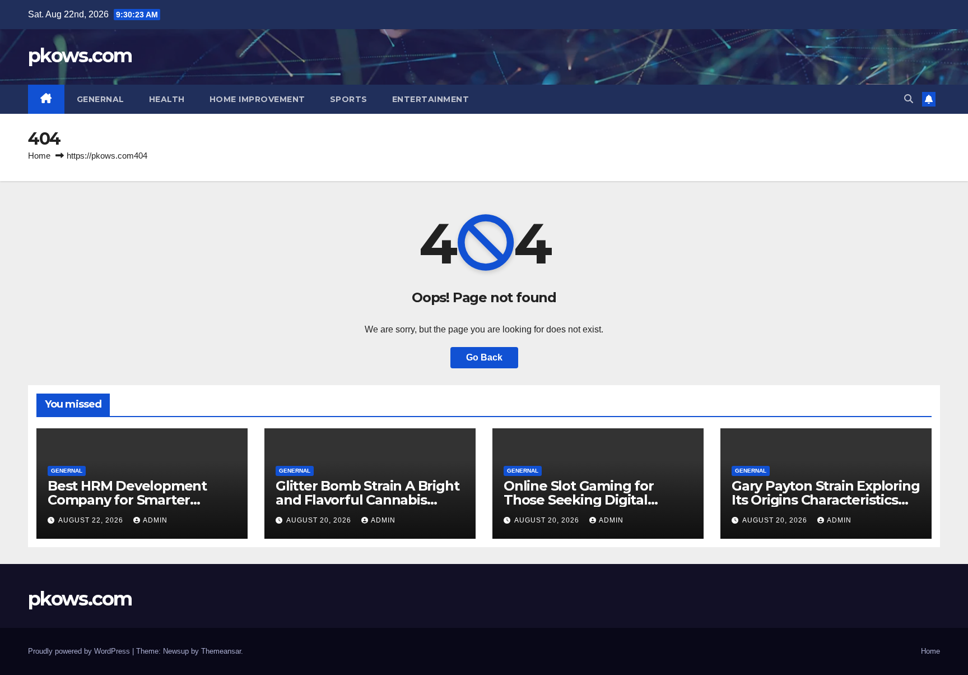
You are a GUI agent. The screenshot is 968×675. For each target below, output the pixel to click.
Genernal (100, 99)
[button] (908, 99)
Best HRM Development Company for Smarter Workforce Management (130, 500)
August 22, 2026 (91, 520)
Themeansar (221, 651)
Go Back (484, 357)
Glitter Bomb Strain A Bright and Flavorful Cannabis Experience (367, 500)
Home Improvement (257, 99)
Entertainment (430, 99)
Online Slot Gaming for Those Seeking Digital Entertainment (579, 500)
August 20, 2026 (319, 520)
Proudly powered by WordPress (80, 651)
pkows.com (80, 55)
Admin (155, 520)
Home (39, 155)
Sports (348, 99)
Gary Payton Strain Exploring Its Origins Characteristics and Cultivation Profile (825, 500)
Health (167, 99)
